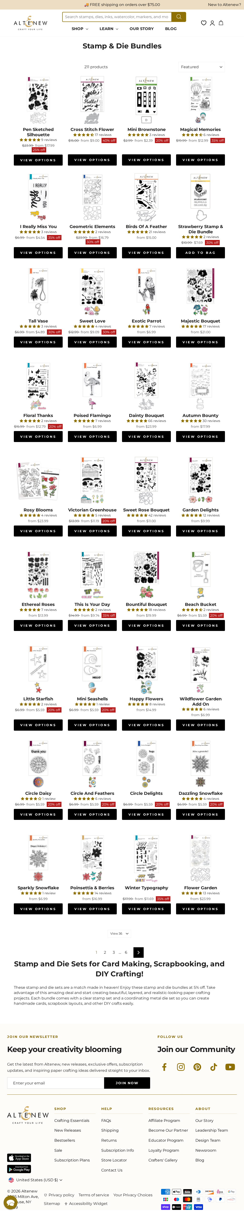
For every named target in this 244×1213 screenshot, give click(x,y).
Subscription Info (117, 1150)
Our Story (204, 1120)
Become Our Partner (168, 1130)
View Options (38, 160)
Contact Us (111, 1170)
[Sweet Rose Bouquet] (146, 480)
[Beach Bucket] (200, 575)
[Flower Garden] (200, 858)
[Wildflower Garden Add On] (200, 669)
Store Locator (114, 1160)
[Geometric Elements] (92, 197)
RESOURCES (161, 1109)
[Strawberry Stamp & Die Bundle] (200, 197)
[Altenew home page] (30, 23)
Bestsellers (64, 1140)
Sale (58, 1150)
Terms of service (94, 1195)
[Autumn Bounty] (200, 386)
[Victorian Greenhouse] (92, 480)
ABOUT (203, 1109)
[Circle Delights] (146, 764)
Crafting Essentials (71, 1120)
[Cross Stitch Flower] (92, 100)
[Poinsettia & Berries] (92, 858)
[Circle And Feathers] (92, 764)
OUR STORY (142, 28)
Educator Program (165, 1140)
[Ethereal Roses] (38, 575)
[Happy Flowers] (146, 669)
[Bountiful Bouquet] (146, 575)
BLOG (171, 28)
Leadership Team (211, 1130)
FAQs (106, 1120)
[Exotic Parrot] (146, 291)
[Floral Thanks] (38, 386)
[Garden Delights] (200, 480)
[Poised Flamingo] (92, 386)
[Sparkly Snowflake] (38, 858)
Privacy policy (61, 1195)
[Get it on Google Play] (19, 1169)
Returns (109, 1140)
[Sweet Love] (92, 291)
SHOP (78, 28)
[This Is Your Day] (92, 575)
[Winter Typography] (146, 858)
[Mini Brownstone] (146, 100)
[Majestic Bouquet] (200, 291)
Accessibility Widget (88, 1203)
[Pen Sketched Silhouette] (38, 100)
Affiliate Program (164, 1120)
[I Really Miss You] (38, 197)
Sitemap (52, 1203)
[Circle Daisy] (38, 764)
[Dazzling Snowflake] (200, 764)
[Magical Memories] (200, 100)
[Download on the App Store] (19, 1158)
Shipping (110, 1130)
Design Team (207, 1140)
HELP (106, 1109)
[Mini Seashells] (92, 669)
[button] (10, 1202)
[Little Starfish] (38, 669)
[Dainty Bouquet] (146, 386)
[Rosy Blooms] (38, 480)
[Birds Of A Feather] (146, 197)
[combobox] (117, 17)
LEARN (107, 28)
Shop (60, 1109)
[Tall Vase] (38, 291)
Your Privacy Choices (132, 1195)
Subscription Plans (72, 1160)
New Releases (67, 1130)
